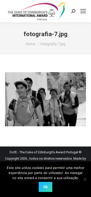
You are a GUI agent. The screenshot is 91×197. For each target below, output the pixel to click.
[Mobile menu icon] (83, 11)
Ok (45, 187)
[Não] (84, 179)
